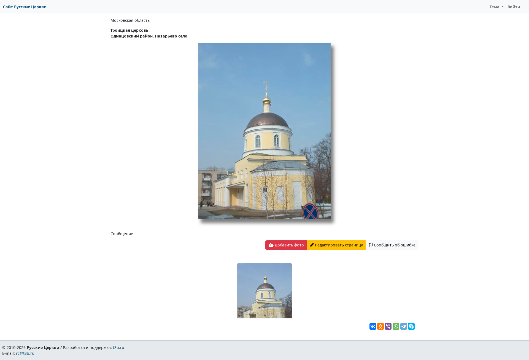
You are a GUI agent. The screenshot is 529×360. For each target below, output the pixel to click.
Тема (495, 6)
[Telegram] (403, 326)
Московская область (130, 20)
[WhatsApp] (396, 326)
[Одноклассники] (380, 326)
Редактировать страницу (338, 245)
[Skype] (411, 326)
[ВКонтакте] (372, 326)
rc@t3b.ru (25, 353)
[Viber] (388, 326)
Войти (514, 6)
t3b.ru (118, 347)
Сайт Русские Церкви (25, 6)
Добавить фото (289, 245)
